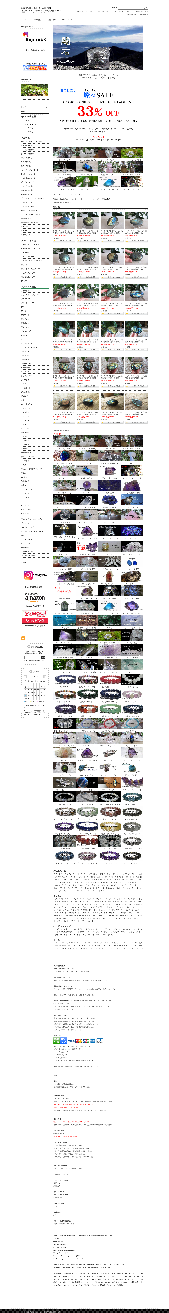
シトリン (135, 880)
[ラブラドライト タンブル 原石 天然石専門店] (64, 365)
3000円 (30, 128)
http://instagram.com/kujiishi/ (70, 1256)
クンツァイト (86, 880)
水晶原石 (24, 231)
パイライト (25, 449)
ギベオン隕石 (26, 368)
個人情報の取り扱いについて (32, 1312)
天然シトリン (26, 219)
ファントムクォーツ (130, 932)
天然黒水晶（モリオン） (30, 222)
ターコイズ (25, 420)
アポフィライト (106, 874)
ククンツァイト (115, 904)
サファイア (104, 880)
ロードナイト (100, 891)
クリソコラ (62, 880)
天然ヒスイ (96, 885)
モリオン (88, 888)
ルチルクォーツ (136, 918)
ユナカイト (121, 888)
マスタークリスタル (28, 556)
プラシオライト (74, 913)
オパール (69, 877)
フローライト (125, 885)
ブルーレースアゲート (110, 885)
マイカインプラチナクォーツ (92, 915)
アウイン (68, 874)
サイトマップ (67, 20)
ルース (129, 11)
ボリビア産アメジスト (29, 277)
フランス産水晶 (26, 158)
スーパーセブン (90, 907)
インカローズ (85, 902)
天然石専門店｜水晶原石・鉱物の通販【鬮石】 (36, 8)
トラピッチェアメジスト (101, 946)
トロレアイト (26, 441)
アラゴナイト (129, 874)
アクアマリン (58, 899)
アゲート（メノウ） (72, 899)
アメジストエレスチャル (93, 11)
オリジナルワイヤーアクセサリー (96, 929)
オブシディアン (80, 877)
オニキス (61, 877)
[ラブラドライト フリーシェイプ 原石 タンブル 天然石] (64, 329)
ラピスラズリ (100, 918)
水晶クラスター (26, 146)
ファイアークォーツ (119, 910)
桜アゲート (72, 932)
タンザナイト (135, 882)
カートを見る (144, 14)
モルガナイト (111, 888)
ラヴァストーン (133, 888)
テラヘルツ (67, 885)
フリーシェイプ (30, 124)
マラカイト (79, 888)
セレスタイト (102, 882)
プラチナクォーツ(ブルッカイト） (33, 198)
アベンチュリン (87, 899)
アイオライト (58, 874)
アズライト (85, 874)
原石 (146, 11)
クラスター (105, 11)
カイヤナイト (120, 877)
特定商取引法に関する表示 (52, 1312)
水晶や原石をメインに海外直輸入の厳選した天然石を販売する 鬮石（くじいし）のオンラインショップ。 (43, 11)
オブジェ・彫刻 (26, 539)
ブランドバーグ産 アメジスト (31, 269)
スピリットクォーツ (28, 257)
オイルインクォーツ (28, 206)
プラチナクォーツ (126, 913)
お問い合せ (52, 20)
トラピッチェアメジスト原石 (31, 261)
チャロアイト (135, 907)
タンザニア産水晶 (27, 154)
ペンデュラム (26, 543)
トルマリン (77, 885)
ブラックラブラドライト (108, 913)
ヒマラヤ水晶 (26, 166)
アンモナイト (26, 327)
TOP (24, 20)
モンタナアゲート (74, 948)
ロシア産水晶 (26, 162)
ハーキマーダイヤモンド (30, 170)
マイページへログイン (130, 14)
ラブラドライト (63, 194)
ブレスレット (114, 11)
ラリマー (77, 891)
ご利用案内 (37, 20)
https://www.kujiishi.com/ (64, 1253)
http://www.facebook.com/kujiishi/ (72, 1259)
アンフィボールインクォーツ (67, 902)
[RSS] (23, 639)
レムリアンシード (79, 11)
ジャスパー (78, 907)
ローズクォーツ (88, 891)
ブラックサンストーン (89, 913)
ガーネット (109, 877)
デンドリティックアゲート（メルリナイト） (73, 946)
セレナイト (113, 882)
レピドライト (26, 505)
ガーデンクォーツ (66, 904)
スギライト (65, 882)
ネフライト (86, 885)
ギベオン (95, 880)
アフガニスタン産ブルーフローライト (68, 929)
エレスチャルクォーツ (99, 902)
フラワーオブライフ (28, 552)
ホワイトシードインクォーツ (100, 910)
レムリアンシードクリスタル (31, 141)
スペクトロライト (78, 882)
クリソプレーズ (74, 880)
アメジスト (110, 899)
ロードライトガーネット (87, 921)
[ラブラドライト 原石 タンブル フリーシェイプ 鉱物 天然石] (64, 220)
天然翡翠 (84, 910)
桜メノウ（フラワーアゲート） (118, 943)
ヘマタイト (135, 885)
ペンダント (122, 11)
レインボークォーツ (138, 11)
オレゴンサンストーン (95, 877)
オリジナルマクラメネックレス (32, 531)
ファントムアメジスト (112, 932)
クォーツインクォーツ (29, 186)
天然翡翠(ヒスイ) (27, 453)
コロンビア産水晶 (27, 150)
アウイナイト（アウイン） (30, 295)
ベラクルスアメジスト (29, 273)
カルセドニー (89, 904)
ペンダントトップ (27, 527)
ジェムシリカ (126, 880)
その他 (110, 935)
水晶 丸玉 (24, 227)
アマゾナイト (118, 874)
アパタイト (94, 874)
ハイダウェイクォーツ (29, 210)
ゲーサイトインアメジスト (132, 904)
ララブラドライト (114, 918)
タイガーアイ (123, 882)
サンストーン (115, 880)
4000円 (30, 132)
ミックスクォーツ (121, 915)
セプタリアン (91, 882)
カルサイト (130, 877)
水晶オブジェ (26, 235)
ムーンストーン (99, 888)
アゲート (76, 874)
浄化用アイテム (26, 547)
